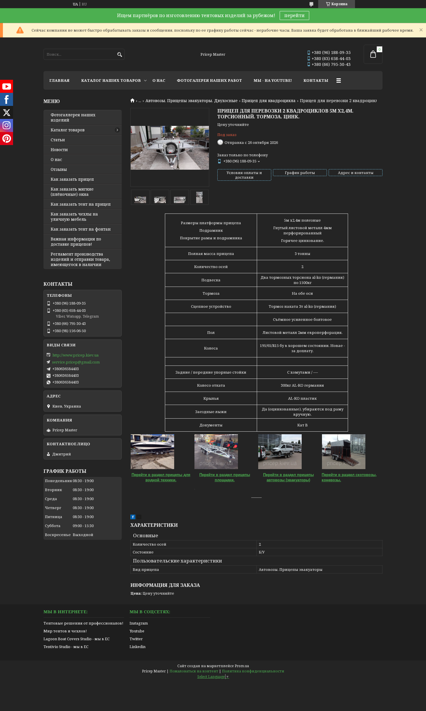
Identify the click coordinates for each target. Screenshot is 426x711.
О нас (56, 159)
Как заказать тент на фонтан (81, 229)
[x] (139, 517)
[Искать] (119, 55)
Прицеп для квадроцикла (269, 100)
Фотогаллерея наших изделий (73, 117)
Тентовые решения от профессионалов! (83, 623)
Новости (59, 149)
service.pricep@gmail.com (76, 362)
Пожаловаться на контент (194, 671)
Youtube (137, 631)
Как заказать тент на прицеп (81, 204)
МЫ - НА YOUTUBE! (273, 80)
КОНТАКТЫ (315, 80)
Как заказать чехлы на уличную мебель (74, 216)
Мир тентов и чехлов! (65, 631)
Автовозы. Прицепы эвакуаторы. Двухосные (191, 100)
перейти (294, 15)
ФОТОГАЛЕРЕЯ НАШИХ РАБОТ (209, 80)
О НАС (158, 80)
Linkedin (137, 646)
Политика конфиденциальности (253, 671)
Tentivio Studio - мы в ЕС (65, 646)
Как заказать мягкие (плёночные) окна (72, 192)
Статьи (58, 139)
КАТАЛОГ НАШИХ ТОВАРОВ (111, 80)
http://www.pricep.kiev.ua (75, 355)
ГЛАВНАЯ (59, 80)
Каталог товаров (68, 130)
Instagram (139, 623)
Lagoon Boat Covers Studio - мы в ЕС (76, 638)
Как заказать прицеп (72, 179)
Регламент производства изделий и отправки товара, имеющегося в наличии (80, 259)
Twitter (136, 638)
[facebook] (132, 517)
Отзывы (59, 169)
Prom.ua (242, 665)
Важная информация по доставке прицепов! (76, 241)
